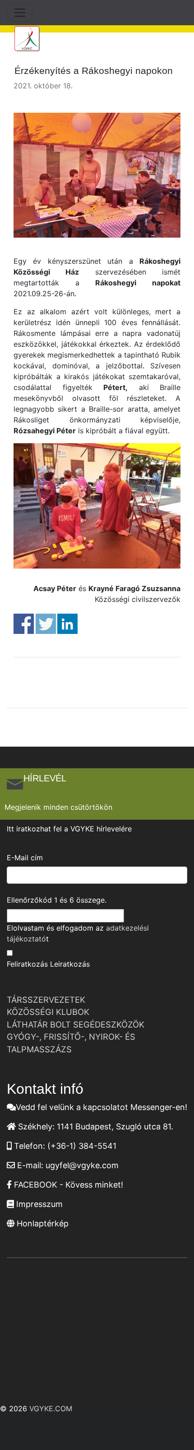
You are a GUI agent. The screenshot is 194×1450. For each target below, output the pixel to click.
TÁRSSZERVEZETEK (46, 1000)
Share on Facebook (24, 624)
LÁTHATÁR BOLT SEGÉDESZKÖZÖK (75, 1024)
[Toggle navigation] (19, 13)
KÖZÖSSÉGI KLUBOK (48, 1012)
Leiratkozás (70, 963)
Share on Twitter (46, 624)
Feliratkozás (27, 963)
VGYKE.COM (50, 1408)
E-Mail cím (25, 857)
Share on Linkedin (67, 624)
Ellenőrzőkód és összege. (56, 899)
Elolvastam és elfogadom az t (78, 933)
